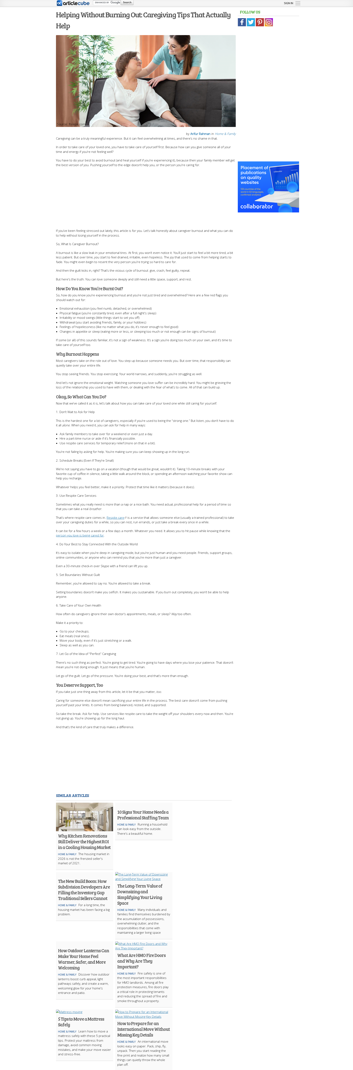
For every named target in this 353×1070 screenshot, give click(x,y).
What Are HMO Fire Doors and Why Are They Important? (141, 961)
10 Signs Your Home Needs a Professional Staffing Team (143, 815)
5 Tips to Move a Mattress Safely (81, 1022)
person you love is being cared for (80, 535)
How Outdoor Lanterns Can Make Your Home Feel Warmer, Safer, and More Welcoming (83, 959)
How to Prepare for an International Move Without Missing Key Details (143, 1029)
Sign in (288, 3)
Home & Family (225, 134)
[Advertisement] (146, 195)
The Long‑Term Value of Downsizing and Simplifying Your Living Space (139, 894)
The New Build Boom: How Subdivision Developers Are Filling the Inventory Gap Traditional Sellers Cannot (84, 889)
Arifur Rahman (200, 134)
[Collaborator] (268, 210)
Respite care (115, 518)
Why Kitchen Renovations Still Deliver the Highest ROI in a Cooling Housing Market (84, 841)
